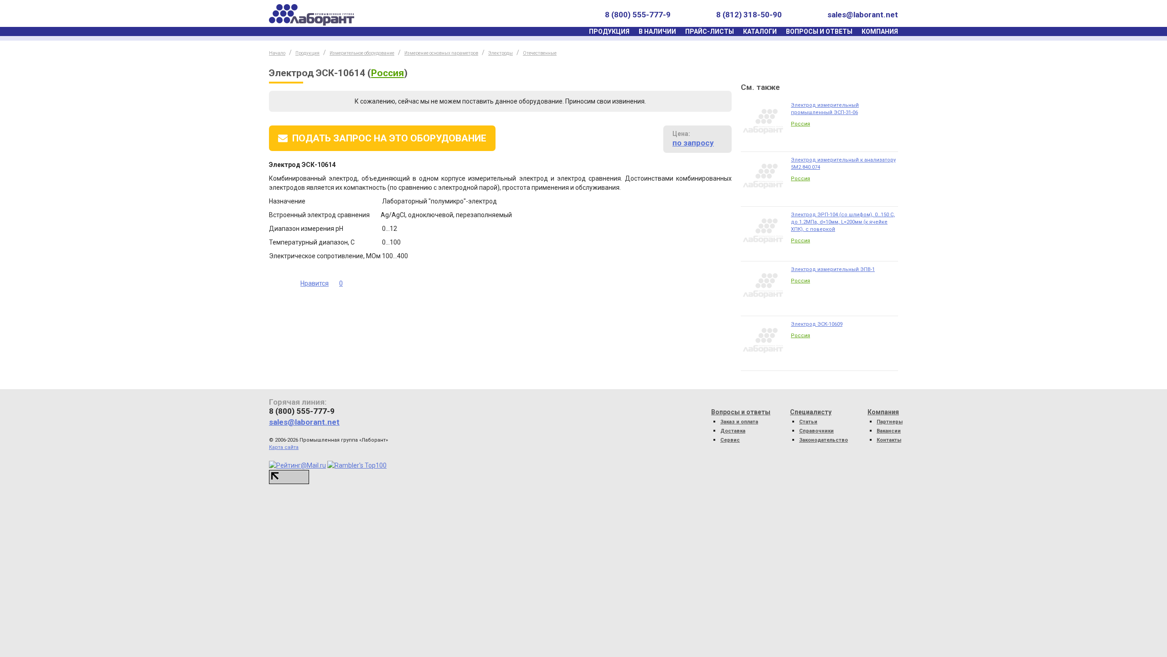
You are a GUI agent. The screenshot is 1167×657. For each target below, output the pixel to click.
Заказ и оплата (739, 422)
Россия (387, 73)
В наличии (657, 31)
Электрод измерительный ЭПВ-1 (833, 269)
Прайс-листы (709, 31)
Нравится (314, 283)
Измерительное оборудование (362, 53)
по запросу (693, 142)
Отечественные (540, 53)
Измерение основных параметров (441, 53)
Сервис (730, 440)
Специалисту (810, 412)
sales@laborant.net (862, 14)
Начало (277, 53)
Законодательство (823, 440)
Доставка (732, 431)
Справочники (816, 431)
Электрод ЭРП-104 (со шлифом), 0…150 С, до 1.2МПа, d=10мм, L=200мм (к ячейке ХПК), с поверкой (843, 222)
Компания (880, 31)
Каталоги (760, 31)
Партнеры (890, 422)
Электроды (500, 53)
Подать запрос (389, 138)
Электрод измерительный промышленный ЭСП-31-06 (825, 108)
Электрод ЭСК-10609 (816, 324)
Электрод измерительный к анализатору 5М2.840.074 (843, 163)
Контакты (889, 440)
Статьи (808, 422)
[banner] (311, 15)
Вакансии (889, 431)
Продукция (609, 31)
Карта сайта (284, 447)
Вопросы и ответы (819, 31)
